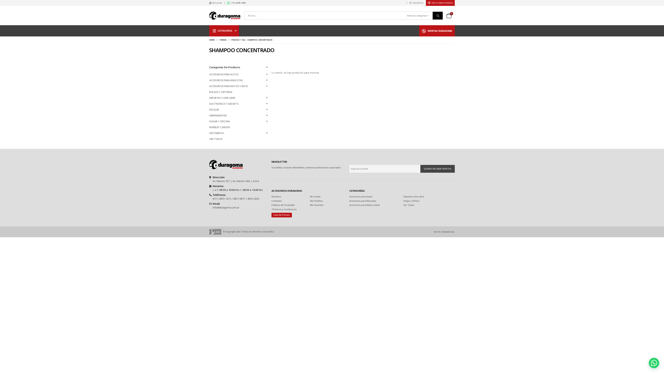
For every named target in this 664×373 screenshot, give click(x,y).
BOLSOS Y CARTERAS (220, 92)
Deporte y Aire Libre (413, 196)
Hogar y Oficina (411, 200)
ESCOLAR (214, 109)
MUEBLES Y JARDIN (219, 127)
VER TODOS (215, 139)
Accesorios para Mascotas (362, 200)
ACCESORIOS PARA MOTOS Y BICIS (228, 86)
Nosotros (276, 196)
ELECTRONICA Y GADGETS (223, 103)
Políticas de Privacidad (283, 205)
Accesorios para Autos (360, 196)
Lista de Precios (282, 214)
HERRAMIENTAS (218, 115)
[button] (654, 363)
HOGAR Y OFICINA (219, 121)
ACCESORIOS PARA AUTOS (223, 74)
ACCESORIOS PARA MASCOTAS (226, 80)
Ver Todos (408, 205)
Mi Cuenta (315, 196)
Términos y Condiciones (284, 209)
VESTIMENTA (216, 133)
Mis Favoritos (317, 205)
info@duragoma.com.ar (226, 207)
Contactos (276, 200)
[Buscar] (438, 16)
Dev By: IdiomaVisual (444, 232)
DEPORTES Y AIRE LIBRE (222, 97)
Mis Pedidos (316, 200)
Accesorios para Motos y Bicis (364, 205)
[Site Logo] (224, 16)
